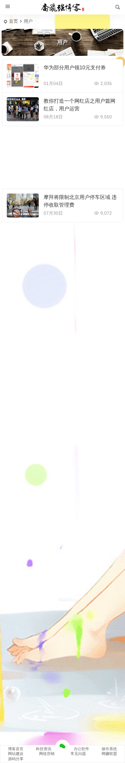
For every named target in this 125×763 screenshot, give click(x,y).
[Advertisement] (62, 157)
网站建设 (15, 753)
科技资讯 (43, 749)
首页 (13, 21)
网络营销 (46, 753)
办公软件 (81, 749)
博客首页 (15, 749)
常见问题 (78, 753)
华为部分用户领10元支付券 (75, 67)
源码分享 (15, 759)
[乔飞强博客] (62, 7)
